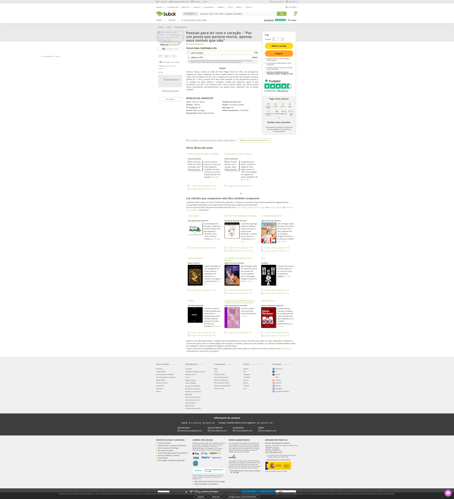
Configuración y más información (242, 497)
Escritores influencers (221, 380)
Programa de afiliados (192, 386)
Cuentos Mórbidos (195, 258)
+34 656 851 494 (266, 423)
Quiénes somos (190, 374)
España (245, 369)
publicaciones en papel (256, 207)
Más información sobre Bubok (278, 460)
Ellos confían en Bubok (221, 383)
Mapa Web (188, 394)
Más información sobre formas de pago (209, 481)
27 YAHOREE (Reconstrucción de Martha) (238, 259)
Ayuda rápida (160, 380)
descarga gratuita (275, 207)
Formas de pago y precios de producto (173, 453)
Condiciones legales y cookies (195, 372)
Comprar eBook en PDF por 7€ (203, 335)
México (245, 383)
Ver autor (170, 99)
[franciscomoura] (171, 78)
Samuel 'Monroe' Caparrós (272, 305)
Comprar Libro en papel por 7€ (239, 332)
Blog (230, 7)
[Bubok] (166, 13)
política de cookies (309, 494)
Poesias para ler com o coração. (238, 154)
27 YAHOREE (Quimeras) (271, 216)
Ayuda (205, 2)
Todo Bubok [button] (189, 14)
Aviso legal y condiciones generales (171, 460)
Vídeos (158, 391)
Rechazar (216, 497)
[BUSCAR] (281, 14)
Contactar (197, 2)
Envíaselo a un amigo (170, 62)
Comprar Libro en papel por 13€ (203, 290)
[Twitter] (174, 56)
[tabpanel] (241, 172)
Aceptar (201, 497)
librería (238, 207)
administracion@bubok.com (191, 431)
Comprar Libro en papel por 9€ (239, 186)
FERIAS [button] (248, 7)
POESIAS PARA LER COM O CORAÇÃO (203, 154)
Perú (244, 389)
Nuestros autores (162, 383)
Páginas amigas (190, 380)
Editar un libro (190, 406)
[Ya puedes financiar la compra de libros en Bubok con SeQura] (208, 470)
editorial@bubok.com (219, 431)
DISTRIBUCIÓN (172, 7)
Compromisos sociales (193, 408)
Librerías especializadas (222, 386)
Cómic (168, 27)
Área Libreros (293, 2)
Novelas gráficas (181, 27)
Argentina (246, 374)
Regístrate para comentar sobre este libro (254, 140)
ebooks (244, 207)
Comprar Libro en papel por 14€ (276, 290)
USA (244, 372)
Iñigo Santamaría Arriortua (236, 305)
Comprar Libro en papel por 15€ (203, 248)
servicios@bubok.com (244, 431)
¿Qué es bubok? (190, 403)
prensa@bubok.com (269, 431)
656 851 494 (210, 423)
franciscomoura (170, 90)
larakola (264, 263)
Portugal (246, 386)
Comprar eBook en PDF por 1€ (203, 189)
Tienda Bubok (160, 372)
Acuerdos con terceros (193, 400)
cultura (161, 68)
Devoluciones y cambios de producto (172, 445)
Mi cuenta (159, 369)
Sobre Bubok (163, 458)
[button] (292, 7)
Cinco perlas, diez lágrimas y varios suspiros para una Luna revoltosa (239, 301)
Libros (159, 20)
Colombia (246, 377)
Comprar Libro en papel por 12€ (203, 186)
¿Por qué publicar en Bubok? (165, 377)
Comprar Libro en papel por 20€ (202, 332)
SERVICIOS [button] (185, 7)
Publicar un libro (219, 374)
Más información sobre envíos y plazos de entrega (246, 471)
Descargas (159, 389)
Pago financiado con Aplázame (206, 484)
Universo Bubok (190, 383)
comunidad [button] (208, 7)
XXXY (263, 258)
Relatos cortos (219, 389)
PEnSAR (191, 300)
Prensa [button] (221, 7)
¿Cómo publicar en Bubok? (165, 374)
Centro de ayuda (164, 443)
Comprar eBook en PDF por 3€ (239, 251)
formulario (285, 348)
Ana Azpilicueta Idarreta (198, 220)
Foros (216, 372)
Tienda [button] (238, 7)
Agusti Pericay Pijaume (271, 220)
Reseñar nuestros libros (193, 392)
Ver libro (216, 177)
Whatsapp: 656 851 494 (180, 2)
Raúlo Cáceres (194, 263)
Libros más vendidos (221, 377)
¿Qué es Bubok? (278, 2)
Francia (245, 380)
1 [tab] (241, 193)
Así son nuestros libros (193, 397)
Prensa (187, 377)
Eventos (197, 7)
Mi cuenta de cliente (165, 450)
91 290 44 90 (163, 2)
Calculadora (160, 386)
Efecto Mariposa (268, 300)
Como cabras (193, 216)
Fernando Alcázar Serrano (236, 220)
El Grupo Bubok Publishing (194, 20)
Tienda (160, 27)
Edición (171, 20)
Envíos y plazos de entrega (168, 448)
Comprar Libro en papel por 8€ (239, 290)
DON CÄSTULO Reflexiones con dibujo (241, 216)
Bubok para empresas (192, 389)
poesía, (174, 66)
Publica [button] (159, 7)
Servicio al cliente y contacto (169, 455)
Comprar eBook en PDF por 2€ (276, 293)
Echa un (168, 44)
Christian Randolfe (195, 305)
